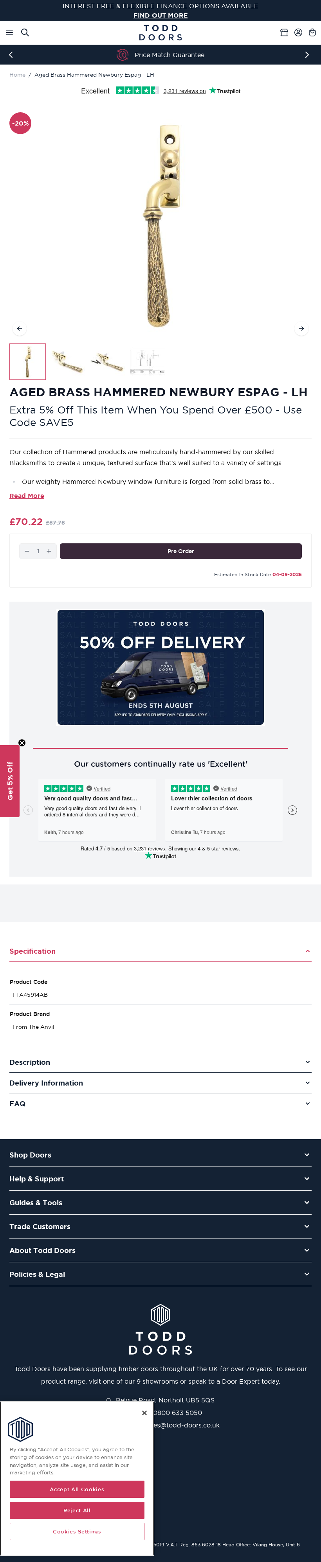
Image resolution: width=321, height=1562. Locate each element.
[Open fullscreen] (160, 225)
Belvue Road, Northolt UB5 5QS (164, 1400)
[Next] (308, 55)
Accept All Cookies (77, 1489)
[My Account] (298, 32)
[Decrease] (27, 551)
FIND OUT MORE (160, 15)
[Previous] (12, 55)
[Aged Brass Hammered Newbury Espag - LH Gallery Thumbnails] (87, 361)
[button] (10, 781)
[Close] (144, 1413)
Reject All (77, 1510)
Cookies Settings (77, 1531)
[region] (77, 1478)
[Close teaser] (22, 743)
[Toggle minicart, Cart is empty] (312, 32)
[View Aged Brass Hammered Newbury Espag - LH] (27, 361)
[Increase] (49, 551)
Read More (26, 495)
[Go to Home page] (160, 32)
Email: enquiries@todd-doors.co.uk (165, 1425)
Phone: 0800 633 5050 (165, 1412)
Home (17, 75)
